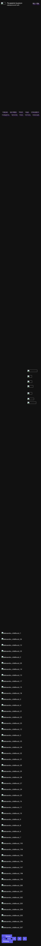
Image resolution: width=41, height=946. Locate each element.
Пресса (21, 115)
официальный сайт (13, 5)
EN (38, 3)
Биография (13, 112)
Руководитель (5, 115)
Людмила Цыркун (14, 3)
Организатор (35, 112)
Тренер (21, 112)
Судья (27, 112)
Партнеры (28, 115)
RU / (34, 3)
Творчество (14, 115)
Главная (5, 112)
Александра (35, 115)
